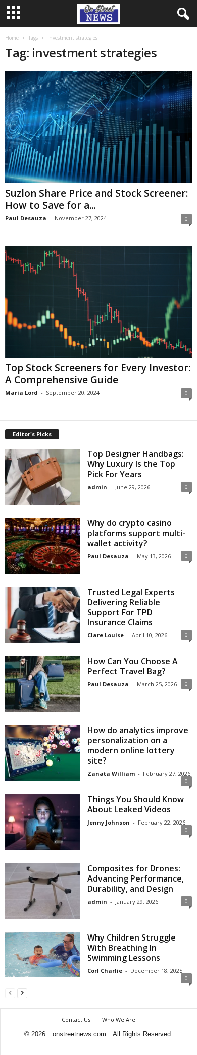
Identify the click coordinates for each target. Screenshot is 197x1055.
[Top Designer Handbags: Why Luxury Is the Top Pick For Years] (42, 477)
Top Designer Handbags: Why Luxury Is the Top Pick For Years (135, 464)
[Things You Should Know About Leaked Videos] (42, 822)
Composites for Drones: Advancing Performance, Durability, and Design (135, 878)
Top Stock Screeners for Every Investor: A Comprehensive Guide (97, 373)
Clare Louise (105, 635)
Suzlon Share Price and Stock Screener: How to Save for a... (96, 199)
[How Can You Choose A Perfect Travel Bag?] (42, 684)
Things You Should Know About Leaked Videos (135, 804)
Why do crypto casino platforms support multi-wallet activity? (136, 533)
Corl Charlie (104, 970)
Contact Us (76, 1019)
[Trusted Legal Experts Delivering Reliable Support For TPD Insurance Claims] (42, 615)
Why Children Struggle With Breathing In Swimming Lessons (131, 947)
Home (12, 37)
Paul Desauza (25, 218)
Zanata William (111, 773)
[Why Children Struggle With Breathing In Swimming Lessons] (42, 954)
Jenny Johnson (108, 822)
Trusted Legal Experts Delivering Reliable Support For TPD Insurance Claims (131, 607)
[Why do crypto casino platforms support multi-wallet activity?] (42, 546)
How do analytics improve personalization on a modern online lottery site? (137, 745)
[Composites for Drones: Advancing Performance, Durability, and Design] (42, 891)
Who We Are (118, 1019)
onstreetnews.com (79, 1034)
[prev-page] (10, 992)
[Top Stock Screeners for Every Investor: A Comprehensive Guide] (98, 302)
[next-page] (22, 992)
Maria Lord (21, 392)
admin (97, 487)
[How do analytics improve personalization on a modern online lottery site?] (42, 753)
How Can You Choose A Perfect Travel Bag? (132, 666)
